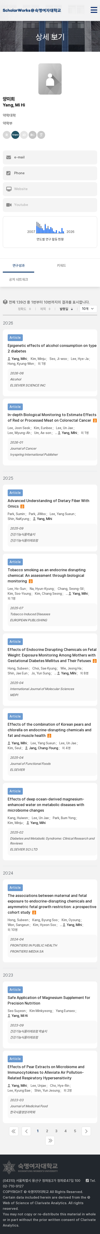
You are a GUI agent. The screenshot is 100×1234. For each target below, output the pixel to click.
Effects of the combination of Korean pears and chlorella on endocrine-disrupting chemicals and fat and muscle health (49, 730)
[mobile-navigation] (94, 9)
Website (20, 189)
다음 (86, 1131)
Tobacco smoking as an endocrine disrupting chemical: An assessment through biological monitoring (47, 575)
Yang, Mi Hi (20, 1016)
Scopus (15, 135)
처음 (13, 1131)
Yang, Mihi (19, 359)
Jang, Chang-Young (43, 748)
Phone (19, 173)
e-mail (19, 157)
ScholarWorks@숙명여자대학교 (32, 11)
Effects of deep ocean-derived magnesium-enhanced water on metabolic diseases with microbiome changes (46, 805)
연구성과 (19, 265)
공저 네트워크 (18, 279)
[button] (50, 157)
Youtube (20, 205)
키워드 (61, 265)
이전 (26, 1131)
